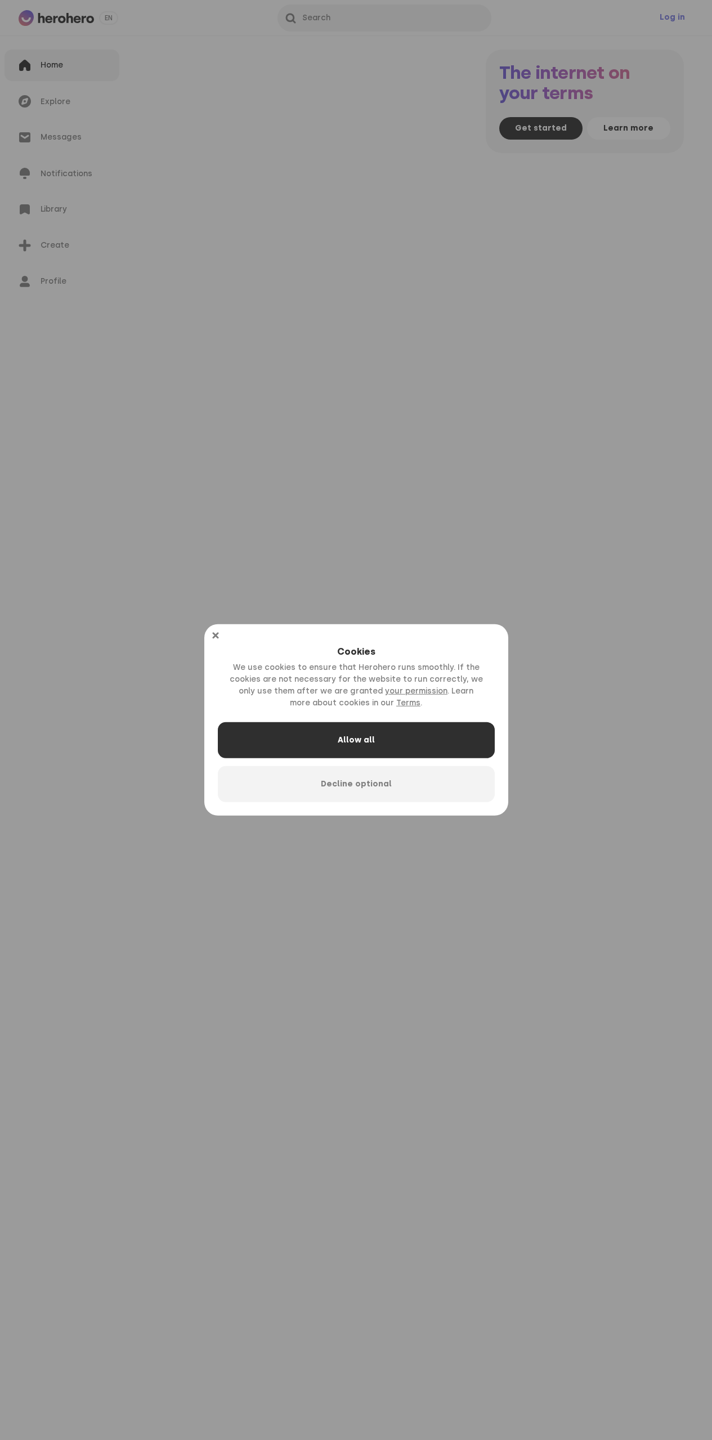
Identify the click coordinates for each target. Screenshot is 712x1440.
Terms (408, 703)
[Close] (215, 635)
